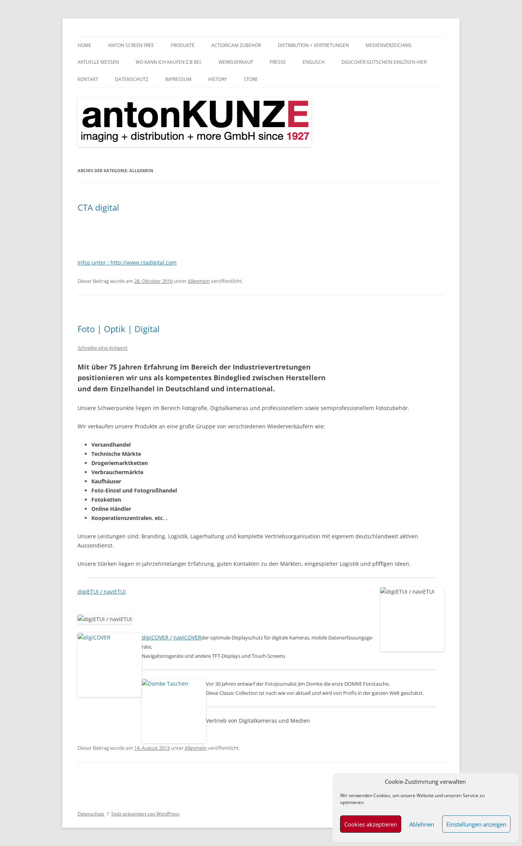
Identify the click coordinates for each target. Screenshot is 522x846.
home (84, 45)
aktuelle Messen (98, 62)
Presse (278, 62)
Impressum (178, 79)
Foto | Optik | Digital (119, 328)
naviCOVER (187, 637)
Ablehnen (421, 824)
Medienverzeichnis (389, 45)
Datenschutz (131, 79)
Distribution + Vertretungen (313, 45)
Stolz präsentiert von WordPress (145, 813)
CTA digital (98, 207)
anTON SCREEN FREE (131, 45)
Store (251, 79)
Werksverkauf (236, 62)
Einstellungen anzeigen (476, 824)
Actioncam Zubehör (236, 45)
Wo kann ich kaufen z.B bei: (169, 62)
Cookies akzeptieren (370, 824)
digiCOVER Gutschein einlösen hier (384, 62)
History (217, 79)
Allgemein (199, 281)
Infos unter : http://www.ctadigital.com (127, 262)
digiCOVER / (157, 637)
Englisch (314, 62)
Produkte (183, 45)
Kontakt (88, 79)
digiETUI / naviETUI (102, 591)
